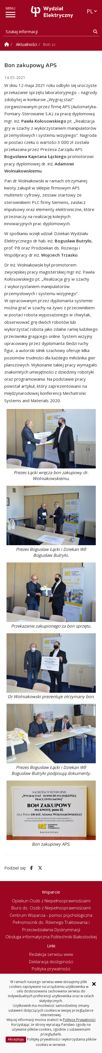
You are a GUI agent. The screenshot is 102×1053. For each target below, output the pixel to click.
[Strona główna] (52, 12)
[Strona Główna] (6, 44)
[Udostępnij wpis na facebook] (30, 868)
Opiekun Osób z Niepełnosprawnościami (51, 900)
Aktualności (26, 44)
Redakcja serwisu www (51, 954)
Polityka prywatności (51, 968)
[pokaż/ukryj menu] (10, 14)
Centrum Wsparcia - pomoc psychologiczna (51, 915)
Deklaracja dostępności (51, 961)
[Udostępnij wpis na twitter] (39, 868)
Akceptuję (16, 1039)
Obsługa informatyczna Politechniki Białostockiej (51, 936)
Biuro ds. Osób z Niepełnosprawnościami (51, 908)
